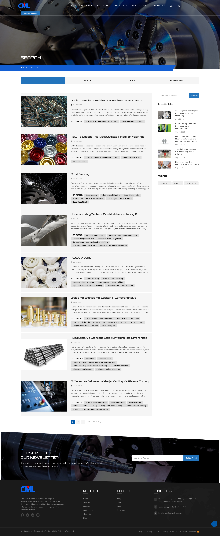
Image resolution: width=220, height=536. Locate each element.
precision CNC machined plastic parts (101, 121)
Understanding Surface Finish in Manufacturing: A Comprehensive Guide (104, 214)
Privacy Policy (168, 532)
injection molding (191, 183)
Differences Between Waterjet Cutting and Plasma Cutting (97, 406)
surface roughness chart (83, 239)
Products (102, 6)
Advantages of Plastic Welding (110, 282)
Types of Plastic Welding (83, 282)
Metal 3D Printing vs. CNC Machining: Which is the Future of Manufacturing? (186, 138)
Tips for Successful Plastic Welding (87, 286)
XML (157, 532)
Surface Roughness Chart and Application (90, 242)
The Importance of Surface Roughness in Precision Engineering (100, 245)
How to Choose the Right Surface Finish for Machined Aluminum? (107, 136)
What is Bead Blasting (110, 195)
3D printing (178, 183)
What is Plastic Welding (113, 279)
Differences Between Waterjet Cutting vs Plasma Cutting (109, 381)
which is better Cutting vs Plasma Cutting (90, 409)
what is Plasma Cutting (136, 406)
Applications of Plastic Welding (119, 286)
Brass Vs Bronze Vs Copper (127, 319)
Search (194, 95)
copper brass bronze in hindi (85, 326)
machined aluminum (131, 158)
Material (120, 6)
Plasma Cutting (135, 402)
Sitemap (149, 532)
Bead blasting (91, 195)
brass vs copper (108, 326)
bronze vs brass (136, 322)
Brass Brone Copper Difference (99, 319)
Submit (189, 458)
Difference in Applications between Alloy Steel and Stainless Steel (100, 366)
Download (177, 80)
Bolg (140, 532)
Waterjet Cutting (118, 402)
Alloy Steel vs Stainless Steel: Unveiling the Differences (109, 337)
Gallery (88, 80)
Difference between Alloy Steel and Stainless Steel (94, 362)
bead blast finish (80, 202)
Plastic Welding (81, 257)
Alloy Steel (90, 359)
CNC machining (165, 183)
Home (73, 6)
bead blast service (132, 195)
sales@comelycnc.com (173, 513)
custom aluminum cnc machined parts (102, 158)
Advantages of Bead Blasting (119, 199)
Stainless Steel (105, 359)
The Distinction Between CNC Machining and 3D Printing (186, 151)
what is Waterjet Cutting (96, 402)
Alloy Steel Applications (82, 369)
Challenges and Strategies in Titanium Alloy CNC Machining (186, 113)
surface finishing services (132, 121)
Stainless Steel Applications (108, 369)
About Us (158, 6)
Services (86, 6)
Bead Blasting (80, 174)
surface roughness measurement (123, 235)
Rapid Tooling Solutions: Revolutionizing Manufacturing (185, 126)
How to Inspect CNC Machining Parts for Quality (187, 163)
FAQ (132, 80)
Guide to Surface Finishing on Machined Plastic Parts (106, 100)
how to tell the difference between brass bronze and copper (99, 322)
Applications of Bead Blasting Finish (88, 199)
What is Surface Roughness (109, 239)
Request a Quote (30, 13)
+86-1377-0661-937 (178, 507)
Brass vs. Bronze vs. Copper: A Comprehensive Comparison (103, 297)
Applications (139, 6)
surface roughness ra (95, 235)
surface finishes (80, 161)
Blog (43, 80)
